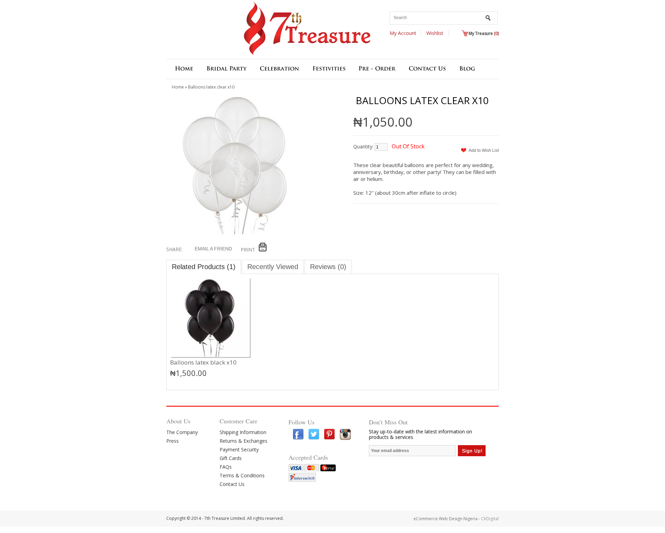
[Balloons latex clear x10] (235, 233)
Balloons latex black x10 (203, 362)
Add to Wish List (484, 150)
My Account (403, 33)
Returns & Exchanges (243, 441)
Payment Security (239, 449)
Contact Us (232, 484)
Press (172, 441)
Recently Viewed (272, 266)
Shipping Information (243, 432)
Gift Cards (231, 458)
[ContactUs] (427, 70)
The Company (182, 432)
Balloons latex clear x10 (211, 87)
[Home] (184, 70)
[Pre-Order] (377, 70)
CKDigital (490, 519)
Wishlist (434, 33)
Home (178, 87)
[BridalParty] (226, 70)
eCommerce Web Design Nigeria (446, 519)
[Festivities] (329, 70)
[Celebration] (279, 70)
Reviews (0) (328, 266)
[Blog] (467, 70)
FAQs (226, 466)
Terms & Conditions (242, 475)
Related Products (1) (204, 266)
